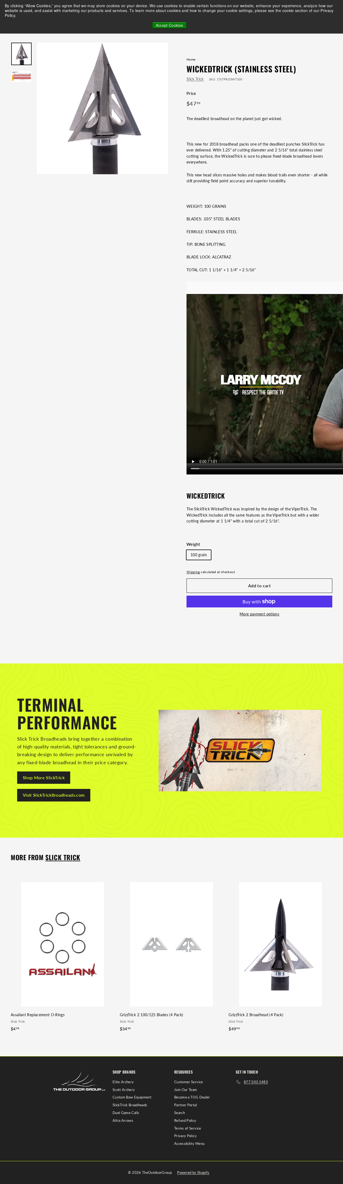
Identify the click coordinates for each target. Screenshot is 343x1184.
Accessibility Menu (189, 1143)
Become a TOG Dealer (192, 1097)
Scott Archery (124, 1090)
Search (179, 1113)
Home (191, 59)
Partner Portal (185, 1105)
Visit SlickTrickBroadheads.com (54, 794)
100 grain (199, 554)
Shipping (193, 572)
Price (191, 93)
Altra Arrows (123, 1120)
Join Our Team (185, 1090)
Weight (193, 544)
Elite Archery (123, 1082)
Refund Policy (185, 1120)
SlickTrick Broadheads (130, 1105)
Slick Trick (195, 79)
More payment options (259, 614)
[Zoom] (102, 108)
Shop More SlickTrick (44, 777)
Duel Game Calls (126, 1113)
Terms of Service (187, 1128)
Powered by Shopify (193, 1172)
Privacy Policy (185, 1136)
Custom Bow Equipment (132, 1097)
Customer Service (188, 1082)
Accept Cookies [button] (169, 25)
